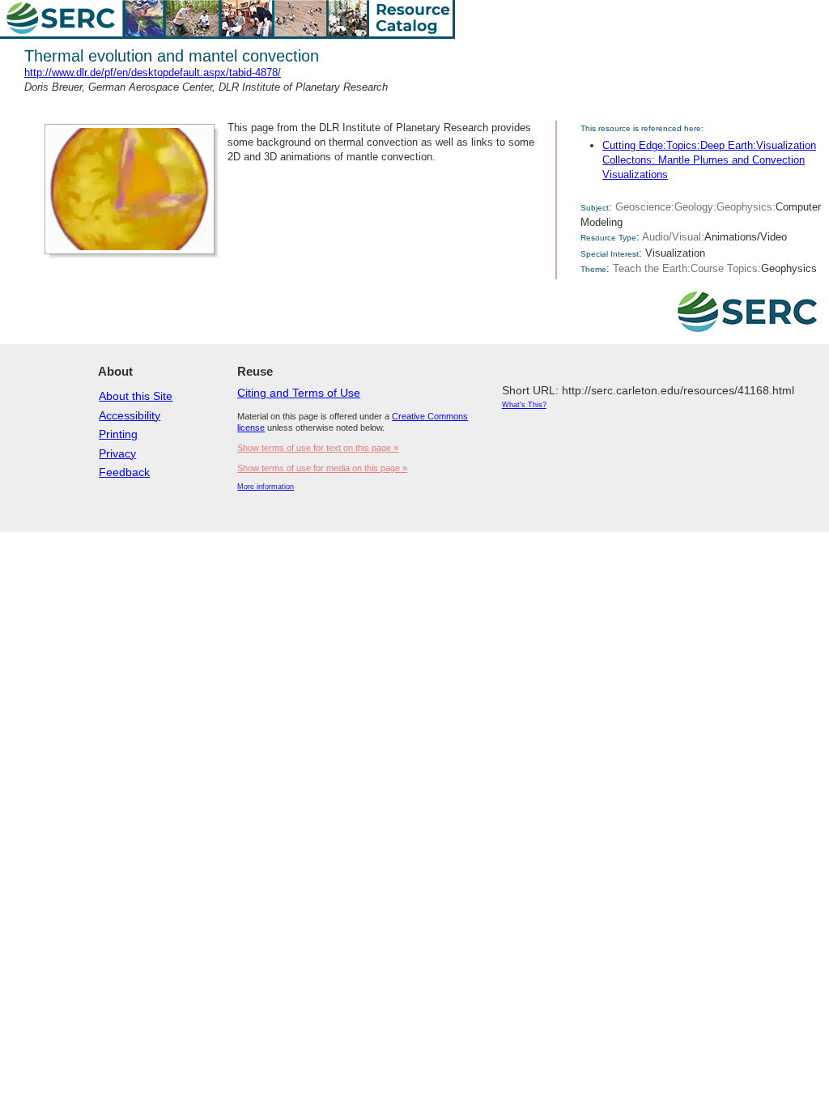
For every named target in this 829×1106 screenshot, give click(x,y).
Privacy (117, 453)
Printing (118, 434)
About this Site (135, 395)
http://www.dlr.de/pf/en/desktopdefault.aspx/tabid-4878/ (152, 72)
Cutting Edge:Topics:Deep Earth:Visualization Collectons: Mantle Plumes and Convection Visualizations (709, 160)
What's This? (524, 405)
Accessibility (129, 415)
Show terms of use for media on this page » (322, 468)
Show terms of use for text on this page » (317, 448)
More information (265, 487)
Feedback (124, 472)
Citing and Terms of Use (298, 392)
